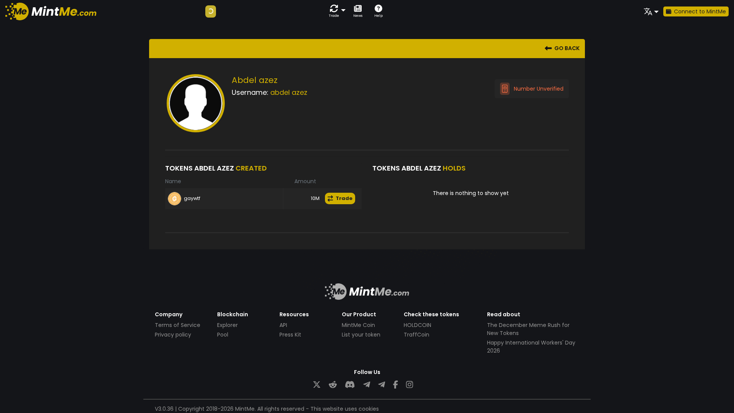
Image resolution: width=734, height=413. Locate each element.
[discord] (350, 384)
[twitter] (317, 384)
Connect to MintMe (700, 11)
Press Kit (290, 334)
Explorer (227, 325)
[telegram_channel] (381, 384)
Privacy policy (173, 334)
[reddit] (333, 384)
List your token (361, 334)
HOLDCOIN (417, 325)
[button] (336, 11)
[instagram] (409, 384)
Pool (222, 334)
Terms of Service (177, 325)
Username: (250, 92)
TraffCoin (416, 334)
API (283, 325)
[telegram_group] (366, 384)
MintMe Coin (358, 325)
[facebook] (395, 384)
